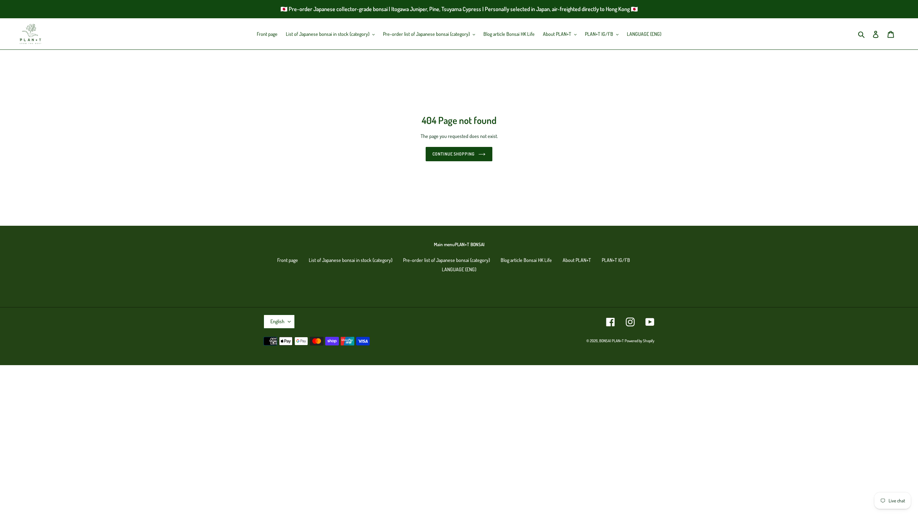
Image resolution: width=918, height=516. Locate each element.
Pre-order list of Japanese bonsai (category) (446, 260)
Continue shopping (453, 154)
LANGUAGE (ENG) (459, 269)
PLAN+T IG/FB (616, 260)
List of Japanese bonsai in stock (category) (350, 260)
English (277, 321)
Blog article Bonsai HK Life (526, 260)
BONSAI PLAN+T (611, 340)
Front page (287, 260)
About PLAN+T (577, 260)
